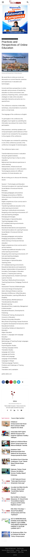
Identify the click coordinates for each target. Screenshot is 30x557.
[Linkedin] (15, 410)
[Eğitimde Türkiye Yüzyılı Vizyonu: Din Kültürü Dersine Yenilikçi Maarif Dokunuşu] (6, 471)
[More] (22, 382)
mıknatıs (18, 550)
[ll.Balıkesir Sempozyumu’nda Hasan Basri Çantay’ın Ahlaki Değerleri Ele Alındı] (6, 424)
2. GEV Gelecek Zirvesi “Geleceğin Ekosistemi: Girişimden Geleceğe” (18, 481)
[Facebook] (3, 382)
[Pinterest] (11, 382)
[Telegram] (18, 382)
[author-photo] (15, 399)
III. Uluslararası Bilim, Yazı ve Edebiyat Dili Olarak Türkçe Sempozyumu (19, 534)
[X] (7, 382)
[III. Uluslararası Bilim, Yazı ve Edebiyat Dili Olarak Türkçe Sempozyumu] (6, 534)
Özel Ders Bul (20, 548)
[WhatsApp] (14, 382)
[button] (3, 2)
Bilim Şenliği (24, 550)
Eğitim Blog (20, 552)
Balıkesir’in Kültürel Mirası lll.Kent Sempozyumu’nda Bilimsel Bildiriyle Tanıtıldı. (19, 443)
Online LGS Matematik (10, 548)
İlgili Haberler (6, 418)
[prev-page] (3, 541)
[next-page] (5, 541)
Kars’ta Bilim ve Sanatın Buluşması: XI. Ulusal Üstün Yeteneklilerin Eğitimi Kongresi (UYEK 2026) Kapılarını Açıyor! (19, 501)
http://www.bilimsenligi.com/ (15, 403)
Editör (15, 401)
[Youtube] (22, 410)
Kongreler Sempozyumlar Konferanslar (9, 38)
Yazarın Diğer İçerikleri (17, 418)
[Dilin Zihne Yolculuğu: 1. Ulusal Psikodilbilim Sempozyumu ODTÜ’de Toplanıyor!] (6, 511)
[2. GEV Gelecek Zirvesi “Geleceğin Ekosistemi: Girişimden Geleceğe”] (6, 481)
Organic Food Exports (12, 552)
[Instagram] (11, 410)
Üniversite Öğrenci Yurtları (8, 550)
